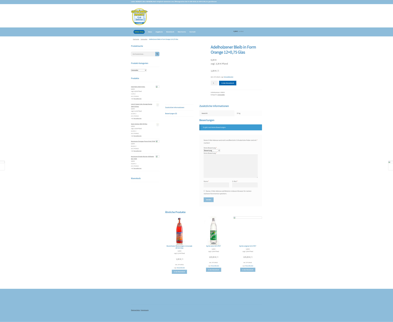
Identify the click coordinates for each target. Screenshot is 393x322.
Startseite (136, 39)
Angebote (159, 32)
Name (206, 181)
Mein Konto (182, 32)
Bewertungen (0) (171, 113)
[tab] (179, 108)
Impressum (145, 310)
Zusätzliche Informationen (174, 107)
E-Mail (235, 181)
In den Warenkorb (227, 83)
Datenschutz (135, 310)
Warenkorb (170, 32)
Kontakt (193, 32)
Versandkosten (228, 77)
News (150, 32)
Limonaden (144, 39)
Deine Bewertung (210, 148)
